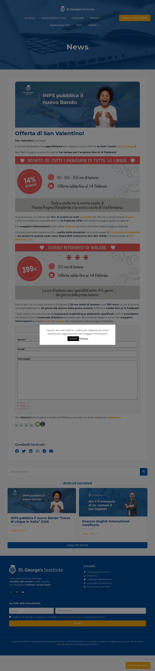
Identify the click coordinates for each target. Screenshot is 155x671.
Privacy (84, 338)
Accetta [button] (73, 338)
